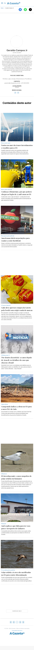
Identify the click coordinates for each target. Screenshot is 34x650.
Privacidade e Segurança (17, 630)
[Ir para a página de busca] (5, 3)
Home (2, 8)
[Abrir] (2, 3)
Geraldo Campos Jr (9, 8)
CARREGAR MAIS (17, 611)
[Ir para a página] (13, 3)
